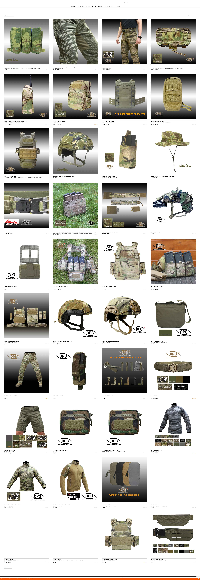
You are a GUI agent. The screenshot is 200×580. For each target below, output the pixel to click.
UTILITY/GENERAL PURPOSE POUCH (177, 68)
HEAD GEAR (55, 177)
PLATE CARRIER (6, 342)
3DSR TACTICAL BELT (154, 395)
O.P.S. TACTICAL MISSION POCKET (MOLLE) (60, 450)
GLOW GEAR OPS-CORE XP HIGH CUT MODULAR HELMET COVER (63, 176)
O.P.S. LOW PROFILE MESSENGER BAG (157, 341)
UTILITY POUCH (169, 68)
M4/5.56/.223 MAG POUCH (22, 68)
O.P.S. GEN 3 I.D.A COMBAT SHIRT (156, 450)
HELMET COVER (157, 232)
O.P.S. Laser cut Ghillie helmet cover (158, 230)
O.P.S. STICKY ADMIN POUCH (57, 559)
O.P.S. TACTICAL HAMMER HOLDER (107, 395)
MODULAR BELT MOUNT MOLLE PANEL (157, 559)
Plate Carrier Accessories (36, 68)
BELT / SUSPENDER (7, 232)
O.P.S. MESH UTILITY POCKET (9, 559)
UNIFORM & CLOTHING (59, 68)
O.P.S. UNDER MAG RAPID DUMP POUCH (10, 286)
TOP (151, 451)
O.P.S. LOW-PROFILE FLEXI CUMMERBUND (108, 230)
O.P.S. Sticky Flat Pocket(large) (10, 176)
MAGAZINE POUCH (29, 68)
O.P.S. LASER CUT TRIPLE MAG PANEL (157, 286)
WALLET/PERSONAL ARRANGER (14, 560)
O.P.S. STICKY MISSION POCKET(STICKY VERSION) (110, 450)
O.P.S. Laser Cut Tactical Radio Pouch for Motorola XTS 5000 (15, 121)
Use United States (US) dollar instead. (51, 578)
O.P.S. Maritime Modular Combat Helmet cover (110, 341)
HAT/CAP (152, 177)
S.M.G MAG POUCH (62, 233)
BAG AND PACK (153, 342)
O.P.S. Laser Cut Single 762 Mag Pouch (109, 176)
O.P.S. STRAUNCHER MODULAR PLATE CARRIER (109, 286)
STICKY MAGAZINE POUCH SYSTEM (26, 177)
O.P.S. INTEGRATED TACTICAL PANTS (10, 395)
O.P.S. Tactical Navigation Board (157, 67)
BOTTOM (54, 68)
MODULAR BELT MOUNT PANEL (161, 560)
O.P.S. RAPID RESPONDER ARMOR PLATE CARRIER (110, 559)
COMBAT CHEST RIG (70, 232)
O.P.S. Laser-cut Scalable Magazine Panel (61, 230)
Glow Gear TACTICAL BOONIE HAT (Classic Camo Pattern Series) (162, 176)
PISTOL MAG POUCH (91, 232)
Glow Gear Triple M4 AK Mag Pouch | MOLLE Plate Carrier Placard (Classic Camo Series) (20, 67)
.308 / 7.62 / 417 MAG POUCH (8, 68)
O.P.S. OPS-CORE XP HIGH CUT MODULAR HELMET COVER (62, 341)
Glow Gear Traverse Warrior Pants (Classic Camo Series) (64, 67)
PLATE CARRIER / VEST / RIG (155, 68)
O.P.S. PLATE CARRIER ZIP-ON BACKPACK (59, 121)
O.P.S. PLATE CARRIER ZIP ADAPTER (108, 121)
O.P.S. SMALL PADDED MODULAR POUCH (157, 121)
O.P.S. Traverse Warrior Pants (107, 67)
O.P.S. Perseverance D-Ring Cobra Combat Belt (12, 230)
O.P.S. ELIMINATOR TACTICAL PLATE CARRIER (11, 341)
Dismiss (198, 578)
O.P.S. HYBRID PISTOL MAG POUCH (58, 395)
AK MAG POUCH (15, 68)
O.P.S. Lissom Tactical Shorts (9, 450)
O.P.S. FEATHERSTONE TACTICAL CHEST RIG (60, 286)
